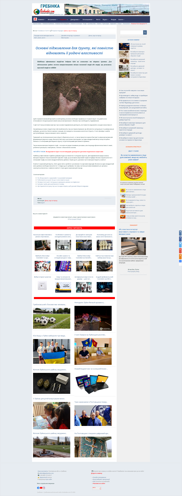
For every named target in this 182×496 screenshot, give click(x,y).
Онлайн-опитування (99, 477)
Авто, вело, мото (39, 38)
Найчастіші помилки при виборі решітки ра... (105, 257)
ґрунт (43, 203)
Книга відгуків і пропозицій (101, 479)
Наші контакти (43, 471)
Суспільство (92, 24)
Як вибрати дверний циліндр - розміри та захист (137, 68)
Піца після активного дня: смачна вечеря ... (134, 212)
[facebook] (38, 488)
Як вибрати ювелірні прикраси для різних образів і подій (137, 54)
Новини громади (76, 24)
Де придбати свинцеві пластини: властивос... (84, 236)
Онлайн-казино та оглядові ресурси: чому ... (63, 257)
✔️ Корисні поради (56, 31)
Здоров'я (113, 24)
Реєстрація (72, 219)
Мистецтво (65, 38)
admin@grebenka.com (46, 473)
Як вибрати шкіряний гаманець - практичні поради (137, 61)
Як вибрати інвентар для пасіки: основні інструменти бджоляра (138, 75)
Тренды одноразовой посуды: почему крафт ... (136, 196)
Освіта (99, 24)
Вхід (78, 219)
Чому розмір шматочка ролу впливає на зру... (135, 217)
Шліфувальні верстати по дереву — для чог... (84, 278)
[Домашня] (34, 19)
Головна (40, 31)
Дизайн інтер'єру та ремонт (70, 35)
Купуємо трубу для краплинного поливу (50, 184)
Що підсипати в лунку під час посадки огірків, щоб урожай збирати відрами (62, 186)
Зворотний (43, 477)
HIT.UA (94, 487)
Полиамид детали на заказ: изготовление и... (104, 236)
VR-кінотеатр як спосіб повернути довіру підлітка (138, 46)
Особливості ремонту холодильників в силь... (63, 236)
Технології (126, 24)
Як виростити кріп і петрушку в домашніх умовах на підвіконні (58, 182)
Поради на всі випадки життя (44, 35)
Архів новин (37, 24)
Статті (47, 31)
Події (84, 24)
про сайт (49, 479)
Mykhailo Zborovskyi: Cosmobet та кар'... (42, 257)
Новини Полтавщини (62, 24)
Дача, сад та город (94, 35)
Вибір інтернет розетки (42, 277)
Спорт (120, 24)
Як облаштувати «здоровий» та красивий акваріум (54, 178)
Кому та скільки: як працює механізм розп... (63, 278)
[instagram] (44, 488)
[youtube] (41, 488)
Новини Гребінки (48, 24)
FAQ (94, 481)
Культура (106, 24)
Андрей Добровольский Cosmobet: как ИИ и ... (104, 278)
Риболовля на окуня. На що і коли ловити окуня (53, 180)
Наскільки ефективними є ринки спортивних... (42, 236)
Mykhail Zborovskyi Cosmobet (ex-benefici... (84, 257)
